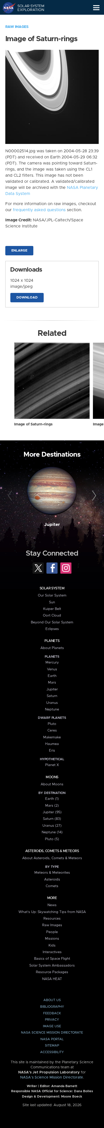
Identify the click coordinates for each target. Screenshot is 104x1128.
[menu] (96, 7)
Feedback (52, 1013)
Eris (52, 750)
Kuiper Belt (52, 609)
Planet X (52, 765)
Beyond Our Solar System (52, 622)
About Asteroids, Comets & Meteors (52, 858)
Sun (52, 602)
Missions (52, 938)
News (52, 905)
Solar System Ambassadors (52, 965)
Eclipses (52, 629)
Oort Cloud (52, 615)
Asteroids (52, 879)
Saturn (52, 696)
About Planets (52, 648)
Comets (52, 886)
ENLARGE (19, 250)
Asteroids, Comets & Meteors (52, 851)
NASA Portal (52, 1039)
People (52, 932)
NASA (6, 7)
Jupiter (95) (52, 812)
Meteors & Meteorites (52, 872)
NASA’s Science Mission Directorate (51, 1077)
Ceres (52, 730)
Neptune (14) (52, 832)
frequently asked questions (39, 210)
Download (27, 297)
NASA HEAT (52, 979)
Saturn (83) (52, 819)
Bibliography (52, 1006)
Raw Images (17, 27)
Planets (51, 641)
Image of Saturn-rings (33, 424)
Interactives (52, 952)
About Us (52, 1000)
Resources (52, 918)
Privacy (52, 1019)
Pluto (52, 724)
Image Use (52, 1026)
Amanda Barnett (64, 1086)
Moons (52, 777)
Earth (52, 676)
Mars (52, 682)
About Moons (52, 784)
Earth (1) (52, 799)
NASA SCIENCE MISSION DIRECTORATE (52, 1032)
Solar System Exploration (27, 7)
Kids (52, 945)
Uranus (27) (52, 825)
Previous (11, 495)
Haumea (52, 744)
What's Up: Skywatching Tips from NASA (52, 912)
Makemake (52, 737)
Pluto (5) (52, 839)
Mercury (52, 662)
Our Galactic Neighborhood (27, 19)
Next (93, 495)
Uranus (52, 703)
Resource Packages (52, 972)
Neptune (52, 709)
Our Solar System (52, 595)
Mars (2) (52, 805)
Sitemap (52, 1045)
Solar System (52, 588)
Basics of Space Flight (52, 958)
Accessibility (52, 1052)
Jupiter (52, 524)
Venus (52, 669)
